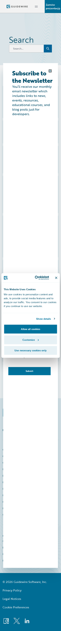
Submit (29, 371)
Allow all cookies (30, 329)
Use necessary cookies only (30, 350)
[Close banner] (56, 278)
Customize (28, 339)
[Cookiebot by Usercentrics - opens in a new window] (36, 278)
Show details (43, 318)
